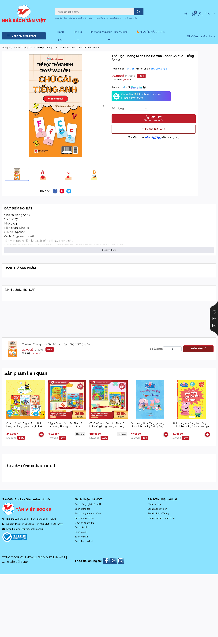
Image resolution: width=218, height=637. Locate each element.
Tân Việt (130, 68)
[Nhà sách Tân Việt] (24, 14)
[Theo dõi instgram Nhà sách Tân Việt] (121, 560)
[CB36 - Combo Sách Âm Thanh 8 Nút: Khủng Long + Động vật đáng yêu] (108, 399)
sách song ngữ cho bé (98, 18)
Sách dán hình (82, 527)
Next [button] (103, 105)
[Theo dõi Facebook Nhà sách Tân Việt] (106, 560)
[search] (138, 11)
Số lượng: (118, 108)
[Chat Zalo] (214, 325)
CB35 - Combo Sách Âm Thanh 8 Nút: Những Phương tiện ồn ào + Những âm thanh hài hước (65, 426)
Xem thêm (110, 250)
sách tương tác (116, 18)
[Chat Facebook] (214, 318)
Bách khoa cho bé (84, 518)
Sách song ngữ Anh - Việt (88, 513)
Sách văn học (155, 504)
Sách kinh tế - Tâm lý (158, 513)
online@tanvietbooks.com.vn (29, 529)
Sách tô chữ (81, 532)
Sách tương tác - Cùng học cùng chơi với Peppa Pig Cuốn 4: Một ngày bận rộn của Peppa (191, 426)
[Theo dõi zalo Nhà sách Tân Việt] (114, 560)
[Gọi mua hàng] (214, 311)
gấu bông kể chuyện (78, 18)
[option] (55, 105)
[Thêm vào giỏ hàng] (41, 434)
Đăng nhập (210, 13)
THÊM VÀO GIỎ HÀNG (153, 129)
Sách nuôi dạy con (157, 509)
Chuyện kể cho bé (84, 522)
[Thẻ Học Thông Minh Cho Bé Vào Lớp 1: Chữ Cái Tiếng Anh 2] (55, 105)
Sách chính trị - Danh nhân (161, 518)
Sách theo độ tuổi (84, 541)
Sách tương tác (82, 509)
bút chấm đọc (61, 18)
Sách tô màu (81, 536)
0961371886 (28, 524)
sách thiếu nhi (130, 18)
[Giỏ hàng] (193, 14)
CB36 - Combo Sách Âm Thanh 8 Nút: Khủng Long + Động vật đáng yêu (106, 426)
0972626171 (43, 524)
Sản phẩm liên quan (25, 373)
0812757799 (153, 137)
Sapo (24, 561)
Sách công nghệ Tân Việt (88, 504)
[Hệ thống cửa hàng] (186, 14)
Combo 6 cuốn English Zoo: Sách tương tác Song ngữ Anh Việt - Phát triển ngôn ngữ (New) (24, 426)
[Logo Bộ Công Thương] (14, 537)
